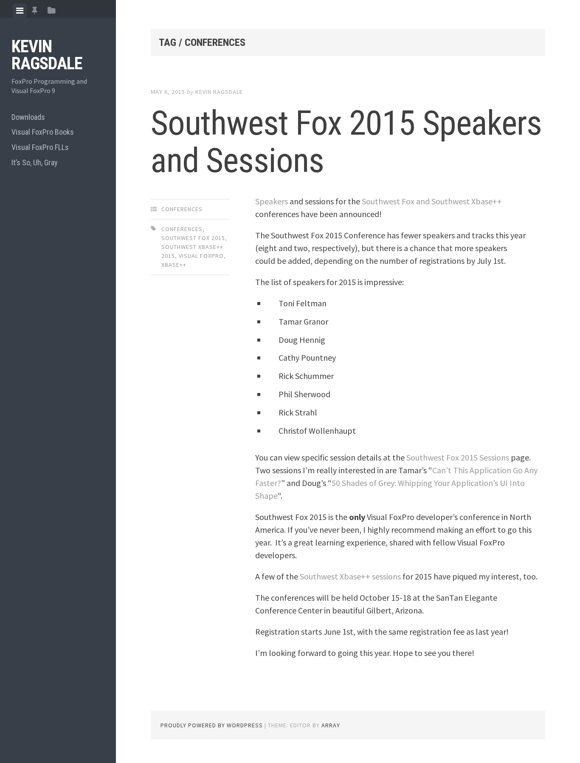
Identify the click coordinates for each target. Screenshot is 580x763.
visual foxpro (201, 256)
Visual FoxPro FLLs (40, 147)
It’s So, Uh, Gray (34, 162)
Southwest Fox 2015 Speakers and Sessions (346, 142)
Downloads (28, 117)
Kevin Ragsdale (46, 55)
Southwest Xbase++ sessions (350, 576)
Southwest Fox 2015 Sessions (457, 457)
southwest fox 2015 (193, 238)
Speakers (271, 201)
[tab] (20, 10)
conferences (182, 229)
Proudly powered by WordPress (211, 725)
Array (330, 725)
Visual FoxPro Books (42, 131)
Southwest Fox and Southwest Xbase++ (432, 201)
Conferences (182, 209)
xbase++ (173, 264)
